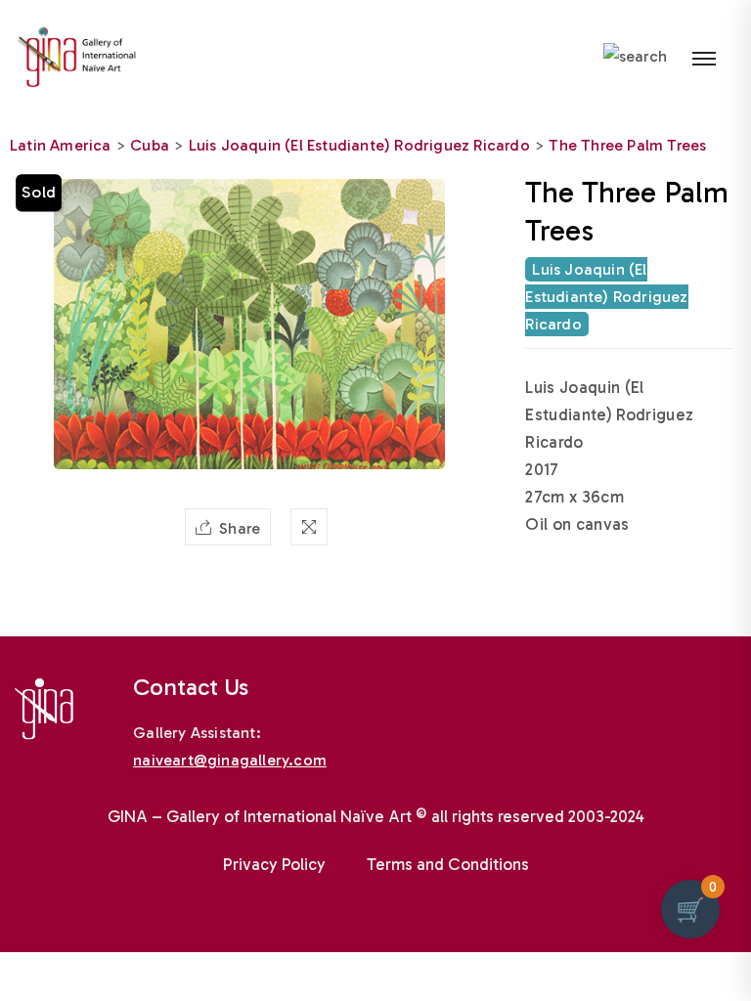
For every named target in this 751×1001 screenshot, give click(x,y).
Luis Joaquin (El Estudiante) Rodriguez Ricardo (359, 145)
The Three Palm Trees (627, 145)
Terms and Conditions (448, 864)
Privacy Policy (274, 864)
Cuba (149, 145)
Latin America (60, 145)
